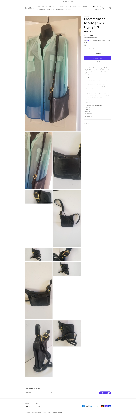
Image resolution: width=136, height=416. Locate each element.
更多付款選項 (98, 62)
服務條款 (55, 412)
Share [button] (87, 123)
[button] (103, 8)
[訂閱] (51, 393)
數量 (85, 45)
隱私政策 (50, 412)
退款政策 (44, 412)
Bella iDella (30, 412)
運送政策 (60, 412)
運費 (96, 37)
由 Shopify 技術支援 (37, 412)
